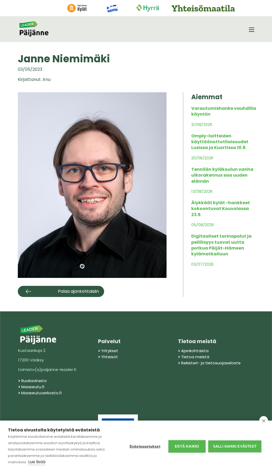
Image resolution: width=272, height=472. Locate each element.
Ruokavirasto (34, 380)
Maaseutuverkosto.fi (41, 393)
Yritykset (109, 350)
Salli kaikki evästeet (235, 446)
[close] (263, 420)
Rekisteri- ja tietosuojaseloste (211, 363)
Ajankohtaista (195, 350)
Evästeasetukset (145, 446)
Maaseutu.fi (32, 387)
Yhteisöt (109, 357)
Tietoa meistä (195, 357)
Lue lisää (36, 462)
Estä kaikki (187, 446)
